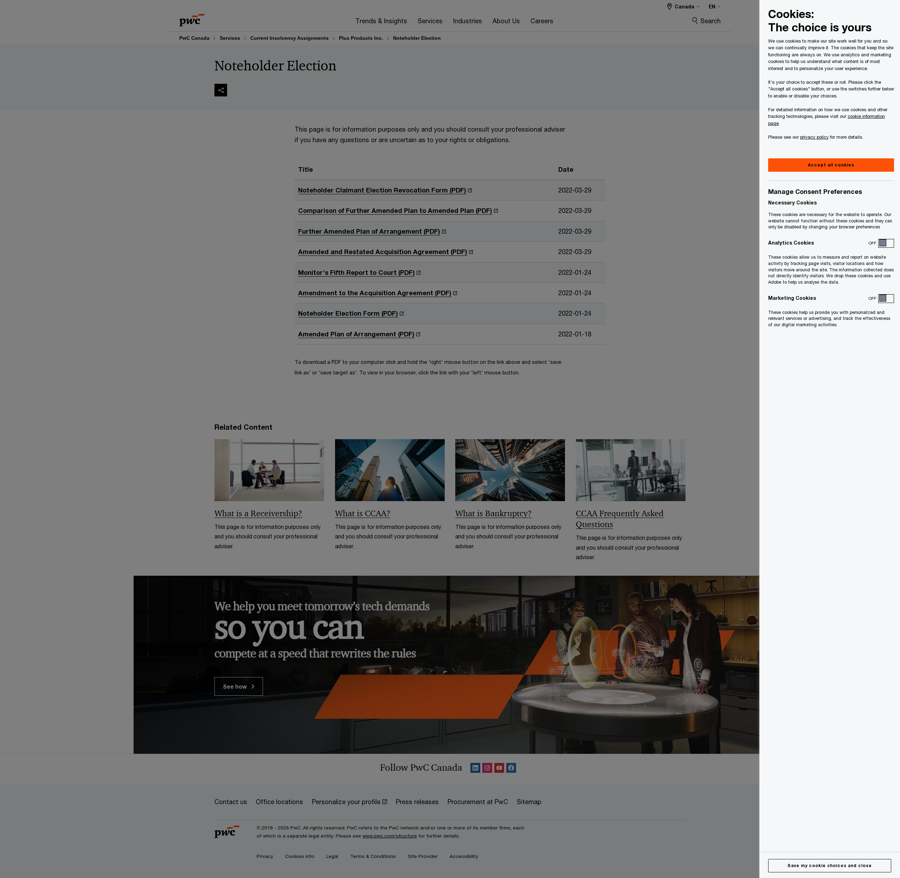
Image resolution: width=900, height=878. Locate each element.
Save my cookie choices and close (830, 865)
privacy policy (814, 137)
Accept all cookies (831, 165)
